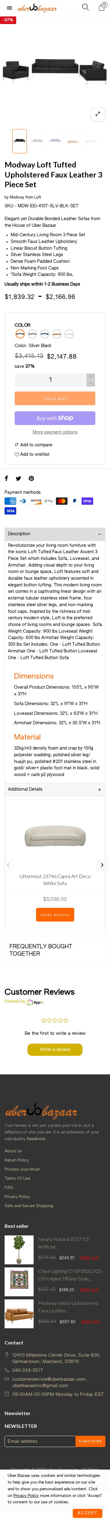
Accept (87, 1513)
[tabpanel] (55, 71)
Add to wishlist (34, 454)
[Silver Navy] (44, 334)
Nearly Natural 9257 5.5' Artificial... (64, 1242)
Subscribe (90, 1441)
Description (19, 534)
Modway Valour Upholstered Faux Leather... (68, 1306)
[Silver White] (69, 334)
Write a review (55, 1049)
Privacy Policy (17, 1197)
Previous (8, 865)
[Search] (85, 8)
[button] (8, 141)
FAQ (9, 1188)
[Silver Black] (20, 334)
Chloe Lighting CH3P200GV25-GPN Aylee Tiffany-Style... (70, 1274)
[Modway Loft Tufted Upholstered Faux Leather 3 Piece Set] (55, 71)
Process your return (22, 1169)
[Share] (6, 479)
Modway (17, 197)
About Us (13, 1151)
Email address (23, 1441)
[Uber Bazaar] (37, 8)
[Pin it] (31, 479)
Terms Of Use (17, 1179)
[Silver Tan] (56, 334)
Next (102, 865)
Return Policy (17, 1160)
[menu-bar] (11, 8)
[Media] (98, 114)
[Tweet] (18, 479)
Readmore (36, 1139)
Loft (37, 197)
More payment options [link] (55, 432)
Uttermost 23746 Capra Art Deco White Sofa (55, 879)
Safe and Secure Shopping (29, 1206)
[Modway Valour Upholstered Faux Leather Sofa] (19, 1313)
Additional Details (25, 789)
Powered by (15, 1001)
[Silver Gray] (32, 334)
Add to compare (35, 445)
